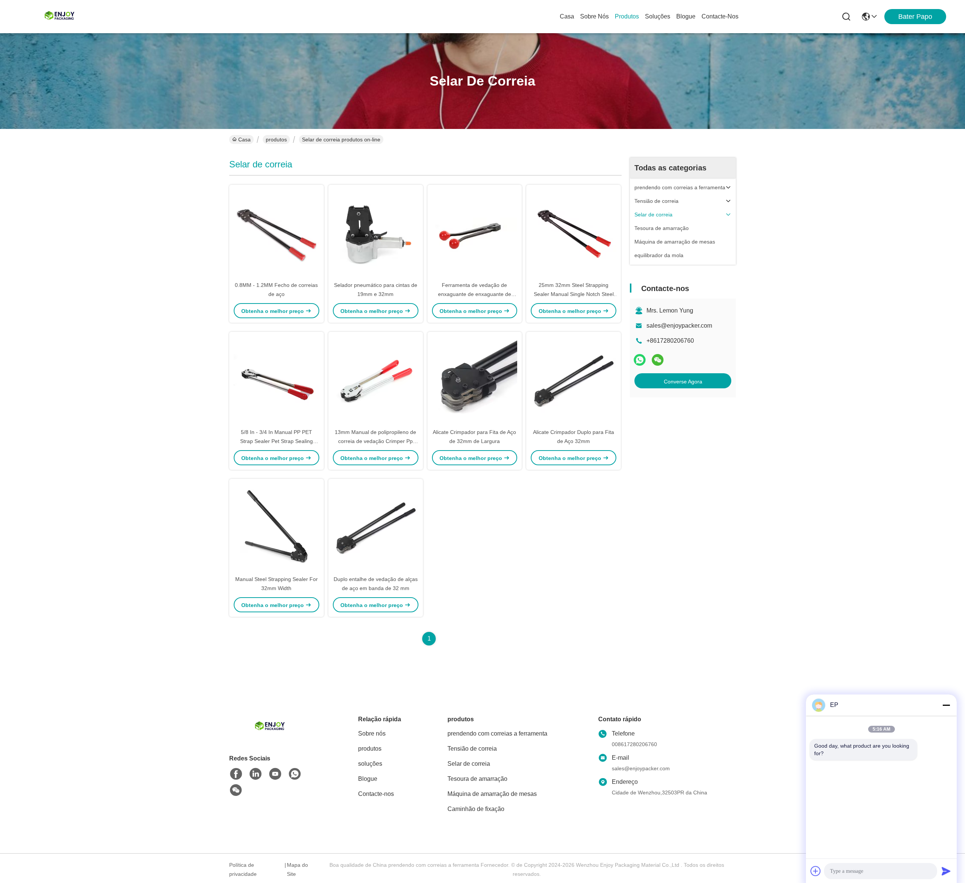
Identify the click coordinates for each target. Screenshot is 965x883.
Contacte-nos (720, 16)
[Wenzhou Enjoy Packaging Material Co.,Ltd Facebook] (236, 774)
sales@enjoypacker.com (679, 325)
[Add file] (815, 871)
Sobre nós (594, 16)
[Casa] (270, 736)
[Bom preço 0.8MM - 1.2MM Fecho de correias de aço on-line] (276, 232)
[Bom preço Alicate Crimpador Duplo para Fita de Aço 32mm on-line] (573, 379)
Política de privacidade (243, 869)
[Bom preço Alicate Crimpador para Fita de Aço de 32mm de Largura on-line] (475, 379)
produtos (627, 16)
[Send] (946, 871)
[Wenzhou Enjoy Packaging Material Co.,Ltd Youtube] (275, 774)
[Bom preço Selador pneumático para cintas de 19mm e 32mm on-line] (375, 232)
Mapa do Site (297, 869)
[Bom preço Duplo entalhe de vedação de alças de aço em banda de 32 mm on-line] (375, 526)
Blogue (685, 16)
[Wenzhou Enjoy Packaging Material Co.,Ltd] (60, 16)
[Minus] (946, 705)
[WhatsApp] (639, 360)
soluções (657, 16)
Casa (567, 16)
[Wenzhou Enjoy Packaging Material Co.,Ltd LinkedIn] (255, 774)
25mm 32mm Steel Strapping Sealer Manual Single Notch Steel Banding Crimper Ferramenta (574, 294)
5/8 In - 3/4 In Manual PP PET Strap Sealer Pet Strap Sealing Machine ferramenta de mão (276, 441)
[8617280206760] (295, 774)
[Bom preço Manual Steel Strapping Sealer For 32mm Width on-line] (276, 526)
